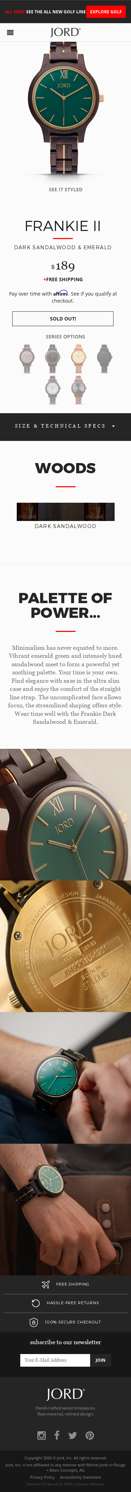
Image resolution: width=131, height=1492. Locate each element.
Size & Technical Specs (62, 426)
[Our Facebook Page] (57, 1435)
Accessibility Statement (80, 1477)
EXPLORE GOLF (106, 12)
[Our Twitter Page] (72, 1435)
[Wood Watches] (65, 31)
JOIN (100, 1360)
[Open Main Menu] (10, 32)
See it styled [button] (65, 189)
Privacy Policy (42, 1477)
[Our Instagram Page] (41, 1435)
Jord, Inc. (65, 1457)
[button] (63, 318)
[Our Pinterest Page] (90, 1435)
